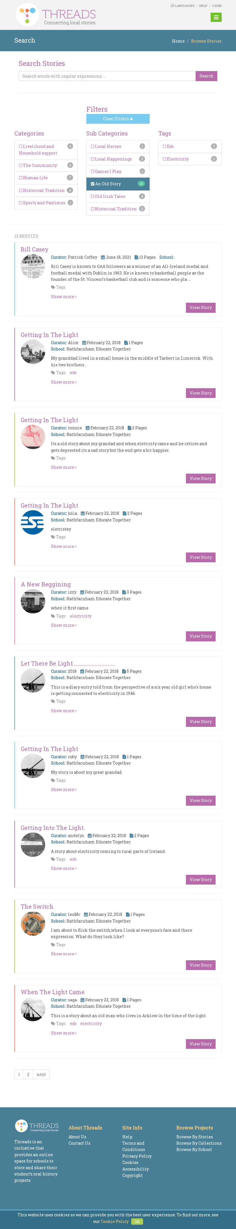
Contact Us (79, 1143)
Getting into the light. (53, 827)
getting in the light (49, 420)
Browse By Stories (194, 1137)
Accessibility (135, 1169)
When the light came (53, 992)
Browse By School (194, 1149)
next (41, 1074)
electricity (81, 616)
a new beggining (46, 584)
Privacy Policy (137, 1156)
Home (178, 41)
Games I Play (107, 171)
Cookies (130, 1162)
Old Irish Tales (109, 196)
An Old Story (107, 183)
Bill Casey (35, 249)
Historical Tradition (43, 190)
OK (137, 1221)
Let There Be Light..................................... (68, 663)
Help (203, 5)
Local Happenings (113, 159)
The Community (39, 165)
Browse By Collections (199, 1143)
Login (217, 5)
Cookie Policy (115, 1221)
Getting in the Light (49, 334)
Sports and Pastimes (43, 202)
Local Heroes (107, 146)
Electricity (177, 159)
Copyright (132, 1175)
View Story (201, 307)
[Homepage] (78, 14)
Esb (170, 146)
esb (73, 372)
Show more (63, 296)
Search (206, 76)
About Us (77, 1137)
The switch (37, 906)
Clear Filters (116, 118)
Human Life (35, 177)
